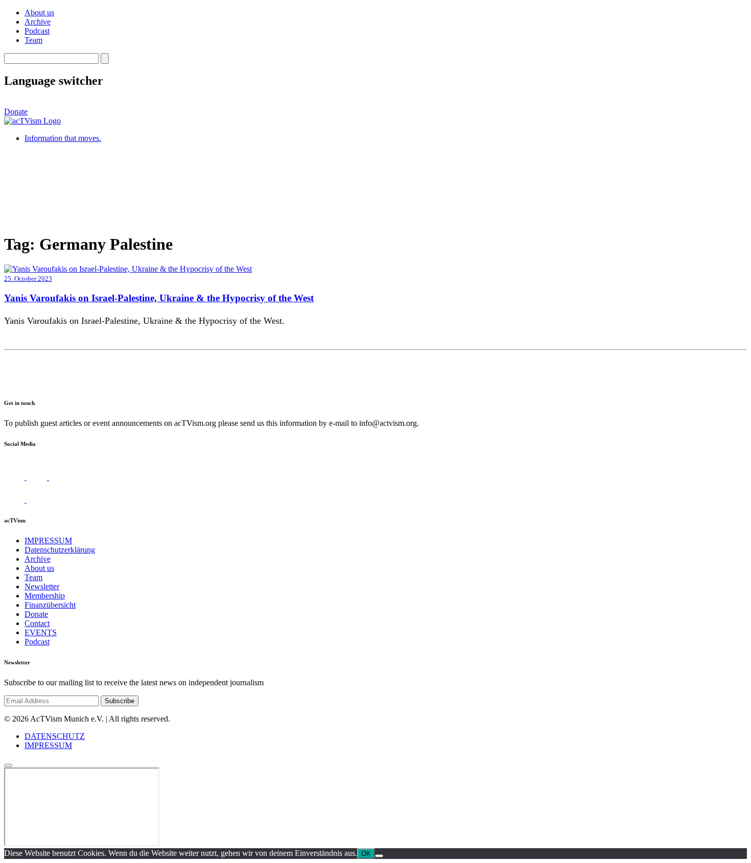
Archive (38, 21)
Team (33, 40)
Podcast (37, 31)
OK (366, 853)
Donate (16, 111)
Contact (37, 623)
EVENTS (41, 632)
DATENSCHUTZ (55, 736)
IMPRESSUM (48, 540)
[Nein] (379, 855)
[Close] (8, 765)
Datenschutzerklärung (60, 549)
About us (39, 12)
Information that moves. (63, 138)
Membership (45, 595)
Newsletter (42, 586)
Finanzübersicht (50, 605)
